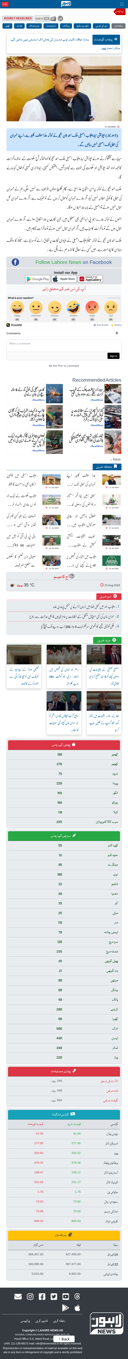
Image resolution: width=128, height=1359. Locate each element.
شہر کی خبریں (101, 26)
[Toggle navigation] (122, 4)
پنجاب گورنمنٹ (103, 39)
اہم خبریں (106, 596)
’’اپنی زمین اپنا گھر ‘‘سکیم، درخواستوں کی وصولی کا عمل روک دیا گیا (81, 500)
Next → (114, 459)
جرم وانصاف (34, 26)
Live (5, 4)
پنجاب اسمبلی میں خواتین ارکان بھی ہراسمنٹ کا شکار (21, 479)
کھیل (7, 26)
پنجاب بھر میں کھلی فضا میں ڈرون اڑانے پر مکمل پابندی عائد (83, 606)
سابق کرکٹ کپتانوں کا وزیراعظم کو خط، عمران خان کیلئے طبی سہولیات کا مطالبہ (64, 723)
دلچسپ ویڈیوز (82, 26)
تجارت (19, 26)
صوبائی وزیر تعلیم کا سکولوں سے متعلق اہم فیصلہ (21, 561)
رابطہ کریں (59, 1320)
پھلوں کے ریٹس (61, 744)
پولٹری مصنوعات (61, 1071)
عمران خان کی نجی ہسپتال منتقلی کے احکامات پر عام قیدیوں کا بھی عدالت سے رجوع (71, 616)
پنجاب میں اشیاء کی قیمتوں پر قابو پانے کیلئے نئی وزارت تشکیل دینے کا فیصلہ (81, 561)
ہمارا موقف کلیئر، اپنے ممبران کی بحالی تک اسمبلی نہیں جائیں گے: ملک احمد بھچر (81, 480)
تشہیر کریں (41, 1320)
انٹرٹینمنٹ (51, 26)
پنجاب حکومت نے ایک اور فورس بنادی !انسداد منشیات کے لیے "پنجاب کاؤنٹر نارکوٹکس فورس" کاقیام (21, 500)
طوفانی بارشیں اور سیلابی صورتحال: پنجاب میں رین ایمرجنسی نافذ (81, 520)
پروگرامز (66, 26)
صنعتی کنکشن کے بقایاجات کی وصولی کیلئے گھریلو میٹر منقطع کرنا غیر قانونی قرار (104, 676)
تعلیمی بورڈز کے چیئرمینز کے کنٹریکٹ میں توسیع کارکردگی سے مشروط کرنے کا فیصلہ (24, 676)
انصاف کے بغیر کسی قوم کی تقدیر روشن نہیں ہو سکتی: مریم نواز (21, 520)
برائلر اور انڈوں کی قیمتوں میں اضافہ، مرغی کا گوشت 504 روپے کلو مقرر (64, 676)
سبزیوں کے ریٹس (61, 835)
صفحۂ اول (118, 26)
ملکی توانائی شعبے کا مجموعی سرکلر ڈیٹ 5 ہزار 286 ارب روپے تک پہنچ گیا (77, 626)
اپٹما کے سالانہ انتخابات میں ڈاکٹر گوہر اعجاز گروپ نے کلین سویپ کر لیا (104, 723)
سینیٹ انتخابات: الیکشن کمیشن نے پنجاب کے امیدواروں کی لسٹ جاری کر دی (81, 540)
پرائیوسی (25, 1320)
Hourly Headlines (18, 18)
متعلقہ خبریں (104, 466)
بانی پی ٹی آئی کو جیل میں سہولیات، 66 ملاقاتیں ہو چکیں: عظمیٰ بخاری (21, 540)
